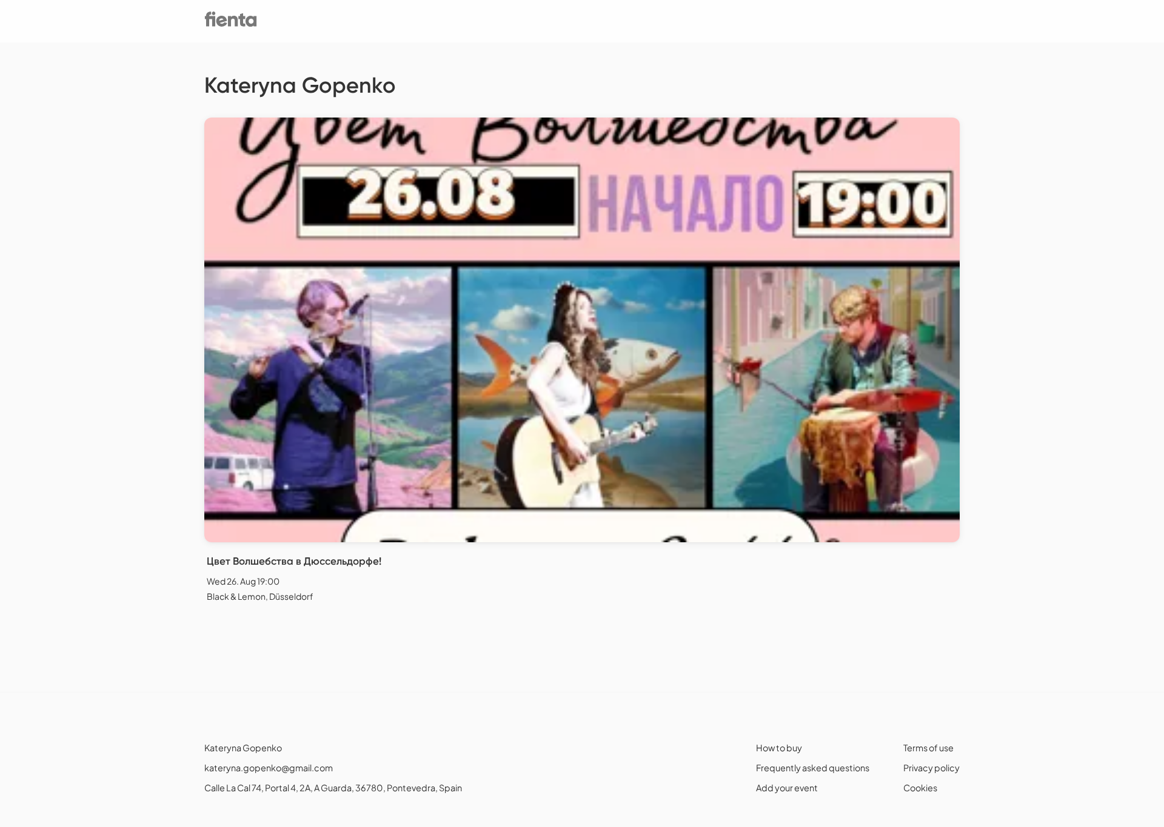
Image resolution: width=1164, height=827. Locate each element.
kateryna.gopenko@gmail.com (268, 767)
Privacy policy (931, 767)
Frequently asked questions (812, 767)
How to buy (779, 747)
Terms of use (928, 747)
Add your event (787, 787)
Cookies (920, 787)
